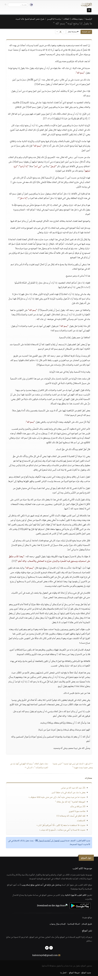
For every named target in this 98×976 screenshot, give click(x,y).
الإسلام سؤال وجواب (57, 924)
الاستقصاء (81, 821)
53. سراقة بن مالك (77, 807)
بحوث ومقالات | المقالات (73, 19)
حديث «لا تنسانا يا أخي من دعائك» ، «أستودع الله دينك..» (62, 830)
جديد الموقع (86, 973)
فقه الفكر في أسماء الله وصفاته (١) (71, 816)
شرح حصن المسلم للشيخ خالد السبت (30, 19)
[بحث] (5, 5)
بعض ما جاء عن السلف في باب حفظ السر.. (68, 793)
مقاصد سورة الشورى (77, 811)
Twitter (47, 948)
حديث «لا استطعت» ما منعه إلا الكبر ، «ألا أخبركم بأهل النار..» (61, 825)
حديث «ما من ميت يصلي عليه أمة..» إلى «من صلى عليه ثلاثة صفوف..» (57, 797)
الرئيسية (88, 19)
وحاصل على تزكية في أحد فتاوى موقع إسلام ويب (41, 885)
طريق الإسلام (87, 924)
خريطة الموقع (74, 973)
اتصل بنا (63, 973)
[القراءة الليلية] (30, 5)
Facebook (51, 948)
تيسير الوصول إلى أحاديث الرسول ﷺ (50, 841)
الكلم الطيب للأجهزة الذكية (76, 895)
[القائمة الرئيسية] (89, 10)
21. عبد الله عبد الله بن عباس (73, 788)
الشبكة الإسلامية (73, 924)
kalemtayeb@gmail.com (45, 955)
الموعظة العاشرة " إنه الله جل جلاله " (70, 802)
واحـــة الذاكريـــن (54, 19)
